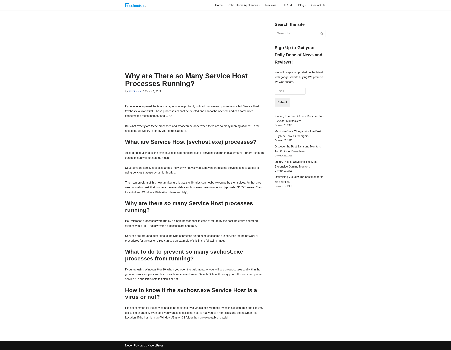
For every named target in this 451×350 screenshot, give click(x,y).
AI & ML (288, 5)
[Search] (322, 33)
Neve (128, 345)
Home (219, 5)
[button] (259, 5)
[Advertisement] (194, 45)
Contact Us (318, 5)
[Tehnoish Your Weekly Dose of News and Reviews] (135, 5)
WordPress (156, 345)
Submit (282, 102)
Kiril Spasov (134, 91)
